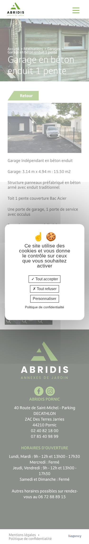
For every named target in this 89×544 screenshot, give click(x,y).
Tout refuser (46, 289)
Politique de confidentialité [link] (44, 307)
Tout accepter (46, 279)
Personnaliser (44, 299)
